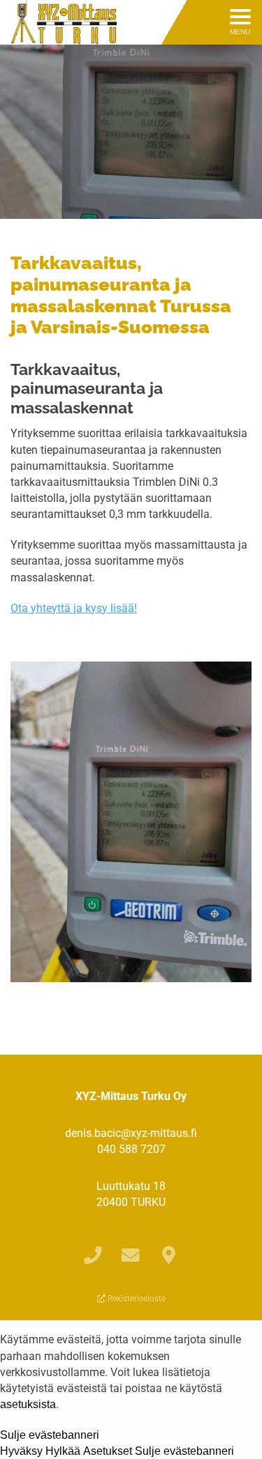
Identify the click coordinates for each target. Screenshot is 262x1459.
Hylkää (62, 1451)
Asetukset (107, 1451)
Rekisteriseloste (135, 1299)
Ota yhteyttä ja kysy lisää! (73, 608)
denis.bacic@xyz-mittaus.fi (131, 1133)
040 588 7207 (131, 1149)
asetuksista (28, 1404)
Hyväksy (21, 1451)
